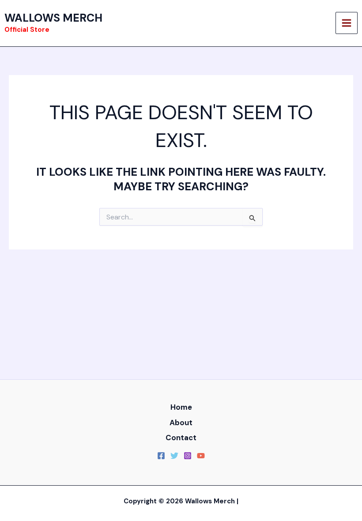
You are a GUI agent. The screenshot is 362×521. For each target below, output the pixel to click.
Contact (181, 437)
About (181, 422)
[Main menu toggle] (347, 23)
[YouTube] (201, 456)
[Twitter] (174, 456)
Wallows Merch (53, 18)
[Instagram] (188, 456)
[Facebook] (161, 456)
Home (181, 407)
